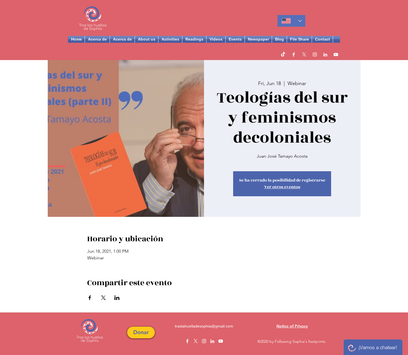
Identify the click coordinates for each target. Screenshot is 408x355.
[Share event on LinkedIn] (117, 298)
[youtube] (336, 54)
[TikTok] (283, 54)
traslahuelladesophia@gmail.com (204, 326)
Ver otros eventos (282, 187)
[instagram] (315, 54)
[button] (141, 332)
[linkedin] (325, 54)
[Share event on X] (103, 298)
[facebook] (293, 54)
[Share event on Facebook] (89, 298)
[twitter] (304, 54)
